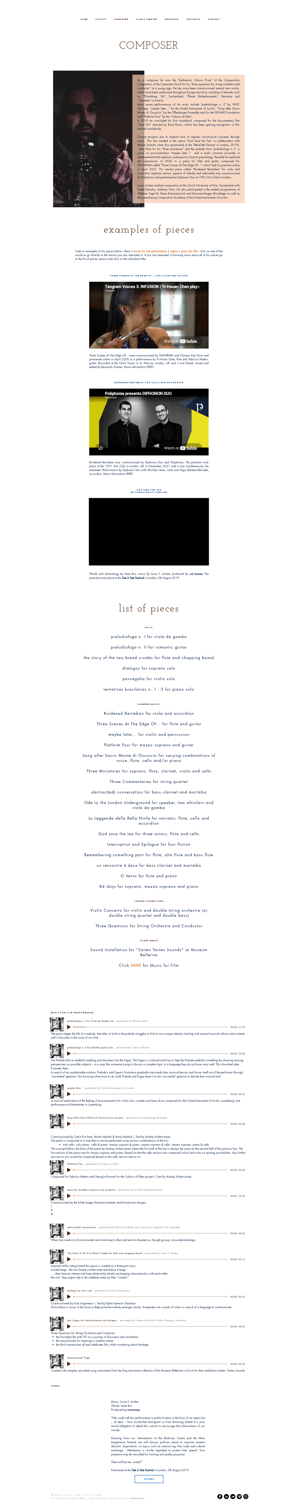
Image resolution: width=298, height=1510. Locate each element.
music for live (142, 251)
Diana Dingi (137, 1498)
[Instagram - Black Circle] (245, 1496)
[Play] (69, 1027)
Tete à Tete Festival (133, 578)
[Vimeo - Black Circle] (239, 1496)
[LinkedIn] (226, 1496)
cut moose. (196, 574)
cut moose (133, 1410)
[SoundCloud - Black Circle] (232, 1496)
